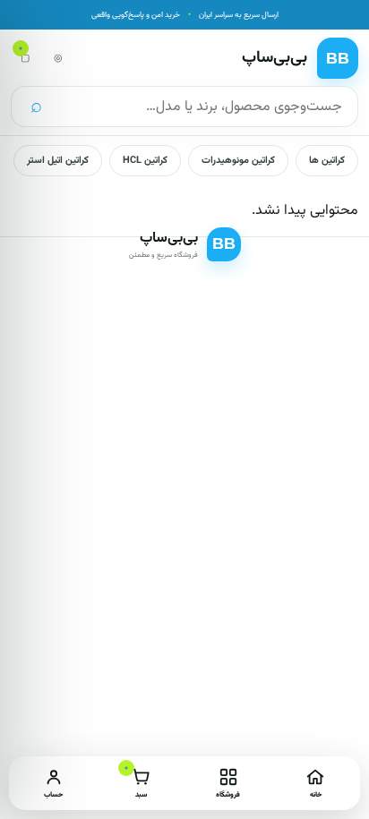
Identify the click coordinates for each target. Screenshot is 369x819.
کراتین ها (327, 160)
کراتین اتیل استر (58, 160)
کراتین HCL (145, 160)
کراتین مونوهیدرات (238, 160)
